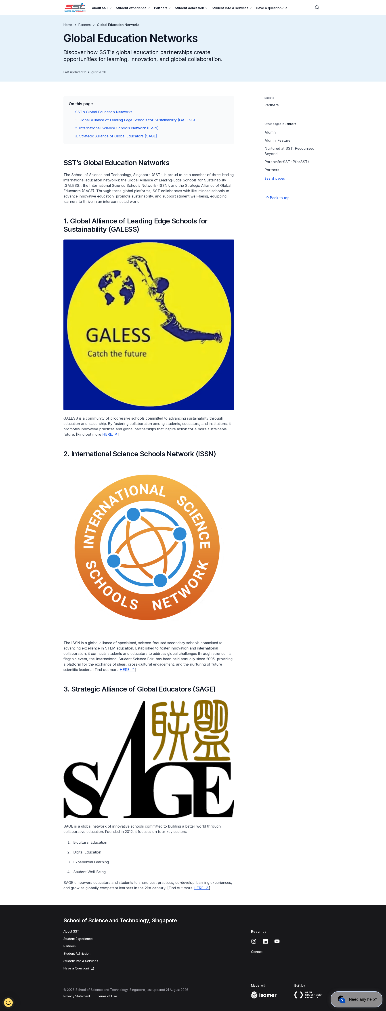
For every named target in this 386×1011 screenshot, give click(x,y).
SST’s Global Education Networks (103, 112)
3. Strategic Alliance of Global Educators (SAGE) (116, 136)
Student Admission (76, 953)
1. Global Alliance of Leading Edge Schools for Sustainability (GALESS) (135, 120)
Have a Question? (76, 968)
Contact (256, 952)
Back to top (280, 197)
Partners (84, 25)
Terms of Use (107, 996)
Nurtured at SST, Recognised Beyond (289, 151)
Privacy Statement (76, 996)
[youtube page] (277, 941)
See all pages (274, 178)
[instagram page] (253, 941)
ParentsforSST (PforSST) (286, 162)
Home (67, 25)
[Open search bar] (317, 7)
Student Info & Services (80, 961)
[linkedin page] (265, 941)
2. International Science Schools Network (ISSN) (117, 128)
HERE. (107, 434)
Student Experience (78, 939)
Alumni (270, 132)
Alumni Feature (277, 140)
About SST (71, 931)
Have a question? (269, 8)
